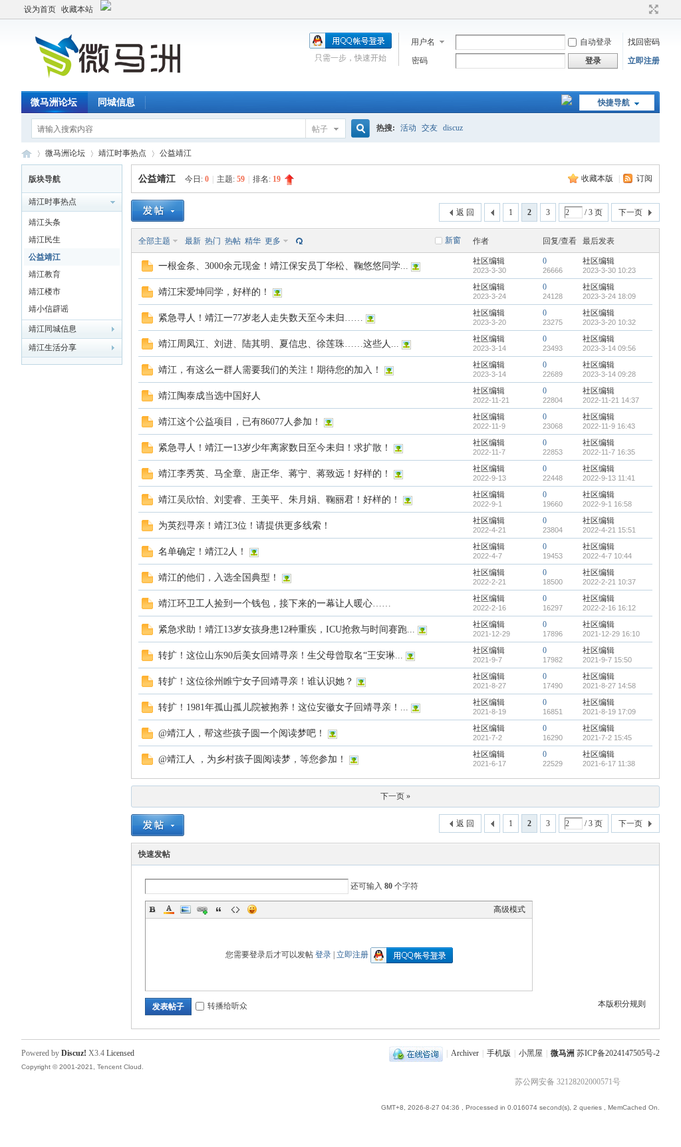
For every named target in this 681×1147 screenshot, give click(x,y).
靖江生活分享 (52, 347)
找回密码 (644, 42)
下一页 (630, 212)
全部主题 (154, 241)
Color (169, 909)
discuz (453, 127)
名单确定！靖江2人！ (202, 552)
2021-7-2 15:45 (607, 738)
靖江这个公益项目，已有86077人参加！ (239, 422)
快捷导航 (614, 102)
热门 (213, 241)
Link (202, 909)
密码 (420, 60)
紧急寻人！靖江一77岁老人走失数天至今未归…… (260, 318)
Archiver (465, 1053)
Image (185, 909)
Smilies (252, 909)
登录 (323, 954)
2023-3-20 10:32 (609, 322)
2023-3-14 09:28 (609, 374)
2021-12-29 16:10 (611, 634)
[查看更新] (298, 241)
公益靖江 (176, 153)
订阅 (644, 178)
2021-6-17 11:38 (609, 764)
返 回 (465, 212)
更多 (273, 241)
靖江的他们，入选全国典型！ (218, 577)
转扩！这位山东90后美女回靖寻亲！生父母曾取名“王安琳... (280, 655)
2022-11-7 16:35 (609, 452)
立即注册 (644, 60)
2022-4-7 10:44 (607, 556)
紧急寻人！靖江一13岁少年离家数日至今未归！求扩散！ (274, 448)
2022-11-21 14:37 (611, 400)
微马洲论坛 (54, 102)
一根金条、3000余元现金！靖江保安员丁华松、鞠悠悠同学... (283, 266)
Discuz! (73, 1053)
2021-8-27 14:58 (609, 686)
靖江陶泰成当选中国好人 (209, 396)
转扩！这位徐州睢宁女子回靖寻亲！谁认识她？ (256, 681)
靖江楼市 (45, 291)
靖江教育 (45, 274)
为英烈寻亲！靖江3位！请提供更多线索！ (244, 526)
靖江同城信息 (52, 329)
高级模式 (509, 909)
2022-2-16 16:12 (609, 608)
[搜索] (358, 128)
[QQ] (416, 1053)
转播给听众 (227, 1006)
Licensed (120, 1053)
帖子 (320, 129)
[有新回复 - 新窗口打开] (147, 269)
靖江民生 (45, 239)
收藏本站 (77, 9)
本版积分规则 (622, 1004)
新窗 (453, 240)
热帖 (233, 241)
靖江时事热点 (122, 153)
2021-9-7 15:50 (607, 660)
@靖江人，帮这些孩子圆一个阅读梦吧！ (241, 733)
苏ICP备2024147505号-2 (618, 1053)
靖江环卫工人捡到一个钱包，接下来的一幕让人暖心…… (274, 603)
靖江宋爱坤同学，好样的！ (214, 292)
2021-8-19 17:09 (609, 712)
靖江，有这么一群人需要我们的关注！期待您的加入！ (270, 370)
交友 (430, 127)
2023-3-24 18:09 (609, 296)
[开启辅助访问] (641, 9)
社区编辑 (489, 261)
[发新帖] (157, 211)
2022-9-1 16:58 (607, 504)
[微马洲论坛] (111, 83)
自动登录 (596, 42)
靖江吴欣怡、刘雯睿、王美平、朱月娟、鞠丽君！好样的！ (279, 500)
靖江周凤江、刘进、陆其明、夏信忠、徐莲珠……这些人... (278, 344)
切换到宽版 (652, 9)
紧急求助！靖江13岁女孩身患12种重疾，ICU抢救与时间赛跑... (286, 629)
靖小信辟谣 (48, 309)
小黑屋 (531, 1053)
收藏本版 (598, 178)
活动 (408, 127)
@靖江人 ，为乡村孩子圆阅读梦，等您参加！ (252, 759)
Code (235, 909)
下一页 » (395, 796)
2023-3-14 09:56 (609, 348)
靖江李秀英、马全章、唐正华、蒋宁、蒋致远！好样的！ (274, 474)
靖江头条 (45, 222)
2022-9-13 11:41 (609, 478)
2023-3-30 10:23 (609, 270)
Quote (218, 909)
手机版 (499, 1053)
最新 (193, 241)
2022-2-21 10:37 (609, 582)
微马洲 (563, 1053)
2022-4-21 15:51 (609, 530)
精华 (253, 241)
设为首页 (40, 9)
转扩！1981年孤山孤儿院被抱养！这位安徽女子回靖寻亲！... (283, 707)
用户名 (423, 42)
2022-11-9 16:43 (609, 426)
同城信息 (116, 102)
